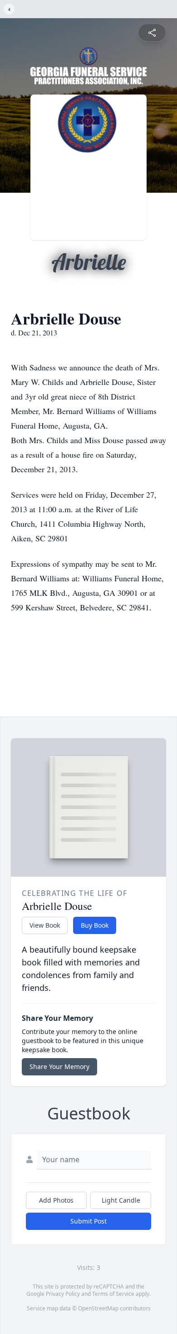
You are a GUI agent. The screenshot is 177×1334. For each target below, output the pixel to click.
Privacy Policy (63, 1294)
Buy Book (94, 925)
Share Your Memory (59, 1066)
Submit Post (88, 1221)
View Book (45, 925)
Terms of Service (113, 1294)
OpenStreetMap (98, 1308)
